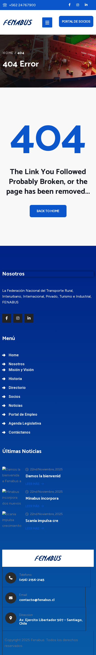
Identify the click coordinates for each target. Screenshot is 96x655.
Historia (15, 379)
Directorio (17, 388)
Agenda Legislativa (25, 423)
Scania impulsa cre (41, 520)
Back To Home (48, 211)
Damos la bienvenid (43, 476)
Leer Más (32, 484)
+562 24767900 (22, 5)
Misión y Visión (21, 370)
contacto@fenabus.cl (36, 600)
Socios (14, 396)
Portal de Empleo (23, 414)
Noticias (16, 405)
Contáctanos (19, 432)
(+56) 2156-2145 (31, 580)
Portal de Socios (76, 21)
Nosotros (17, 364)
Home (8, 53)
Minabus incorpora (41, 498)
